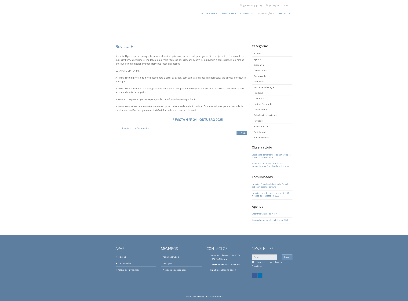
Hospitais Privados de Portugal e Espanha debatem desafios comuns (271, 185)
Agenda (257, 59)
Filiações (122, 256)
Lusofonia (259, 98)
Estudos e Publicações (265, 87)
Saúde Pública (261, 126)
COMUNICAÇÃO (264, 13)
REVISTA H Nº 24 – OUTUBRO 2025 (197, 119)
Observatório (260, 109)
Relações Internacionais (265, 115)
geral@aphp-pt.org (252, 5)
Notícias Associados (263, 104)
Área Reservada (171, 256)
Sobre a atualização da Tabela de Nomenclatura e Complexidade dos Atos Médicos (270, 165)
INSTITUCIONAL (207, 13)
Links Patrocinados (214, 296)
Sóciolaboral (260, 132)
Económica (259, 81)
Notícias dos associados (174, 269)
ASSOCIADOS (228, 13)
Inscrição (167, 263)
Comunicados (260, 76)
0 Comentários (142, 128)
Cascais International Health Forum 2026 (270, 220)
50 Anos (258, 53)
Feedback (258, 92)
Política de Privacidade (128, 269)
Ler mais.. (241, 132)
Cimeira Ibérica (261, 70)
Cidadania (259, 64)
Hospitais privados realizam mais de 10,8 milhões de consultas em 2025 (270, 194)
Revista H (126, 128)
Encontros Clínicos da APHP (264, 214)
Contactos (284, 13)
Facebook (254, 275)
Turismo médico (261, 137)
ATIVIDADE (245, 13)
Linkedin (260, 275)
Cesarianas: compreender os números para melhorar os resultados (271, 156)
